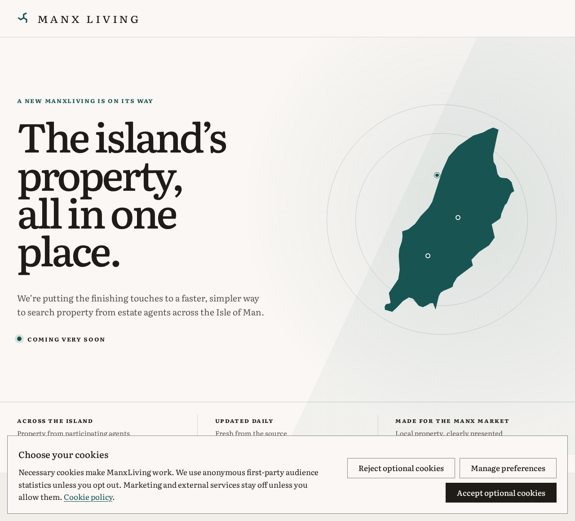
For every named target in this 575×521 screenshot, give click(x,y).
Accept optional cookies (501, 492)
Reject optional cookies (401, 467)
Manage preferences (508, 467)
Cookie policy (88, 496)
